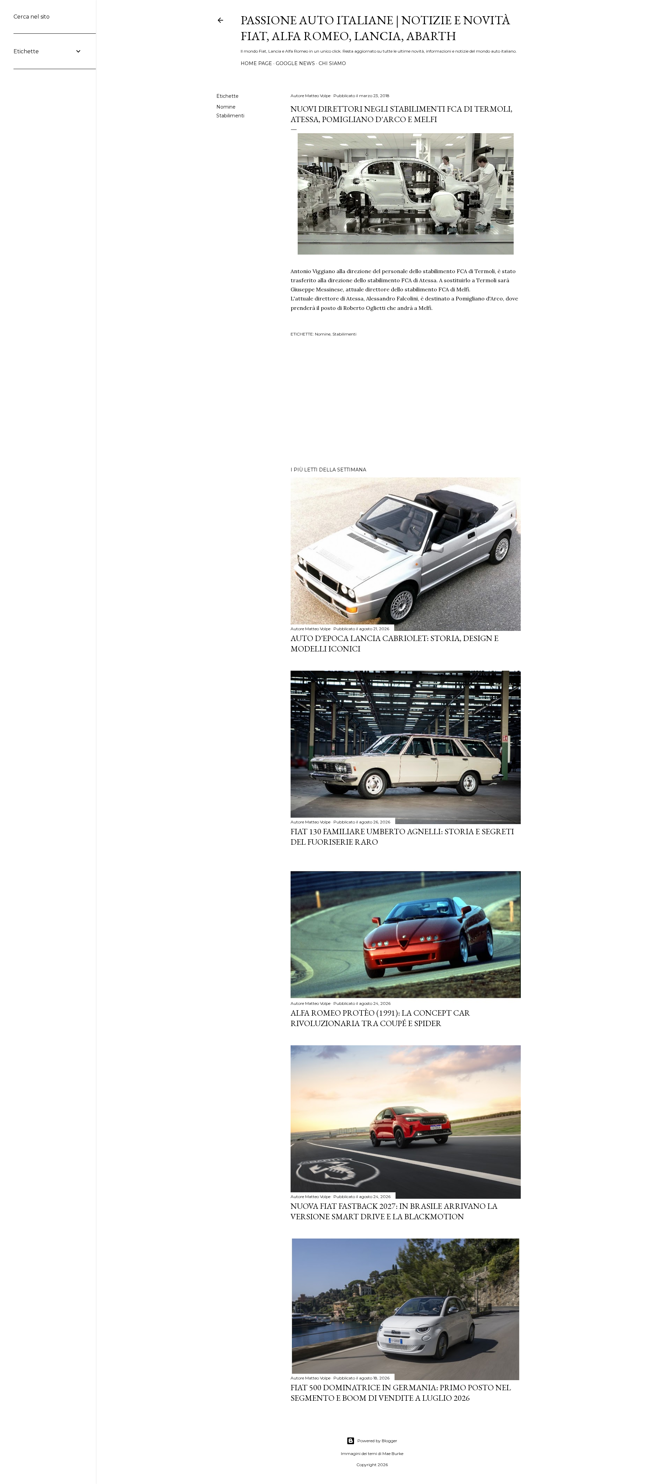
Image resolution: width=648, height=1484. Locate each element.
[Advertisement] (406, 402)
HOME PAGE (256, 63)
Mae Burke (392, 1453)
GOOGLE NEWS (295, 63)
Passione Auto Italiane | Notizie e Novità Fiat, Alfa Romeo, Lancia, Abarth (375, 28)
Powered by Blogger (377, 1440)
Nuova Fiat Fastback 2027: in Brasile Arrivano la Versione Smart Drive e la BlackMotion (394, 1211)
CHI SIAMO (332, 63)
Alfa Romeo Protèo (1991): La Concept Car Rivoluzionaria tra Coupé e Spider (380, 1018)
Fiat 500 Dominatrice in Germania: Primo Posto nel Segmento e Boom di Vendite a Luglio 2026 (401, 1392)
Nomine (226, 107)
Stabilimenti (230, 116)
